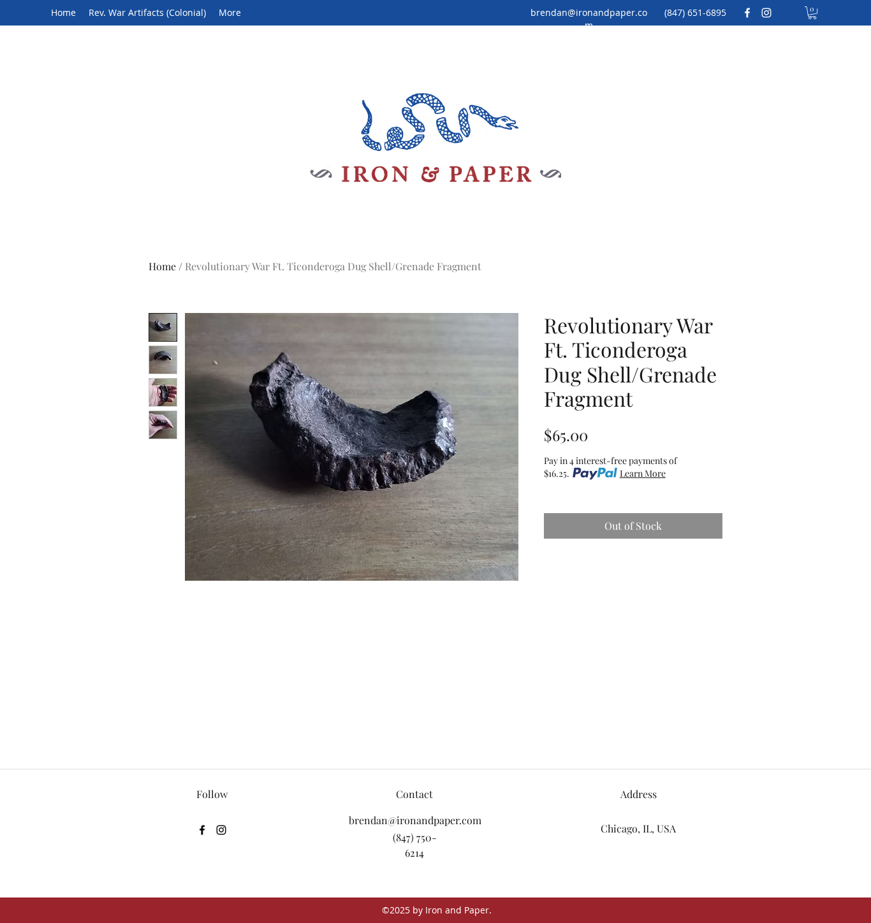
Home (162, 266)
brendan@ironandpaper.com (589, 18)
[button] (812, 12)
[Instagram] (766, 12)
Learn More (643, 473)
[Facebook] (747, 12)
